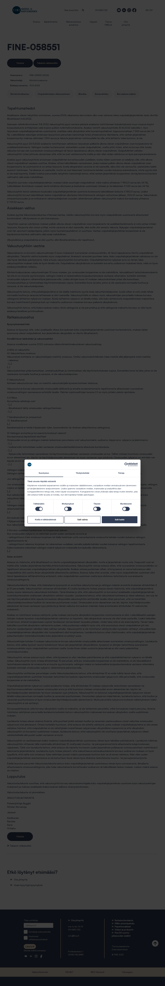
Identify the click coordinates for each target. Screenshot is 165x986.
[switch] (68, 509)
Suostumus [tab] (44, 473)
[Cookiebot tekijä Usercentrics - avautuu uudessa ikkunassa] (126, 464)
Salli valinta (82, 519)
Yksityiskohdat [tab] (82, 473)
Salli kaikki (119, 519)
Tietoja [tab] (121, 473)
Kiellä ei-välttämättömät (45, 519)
